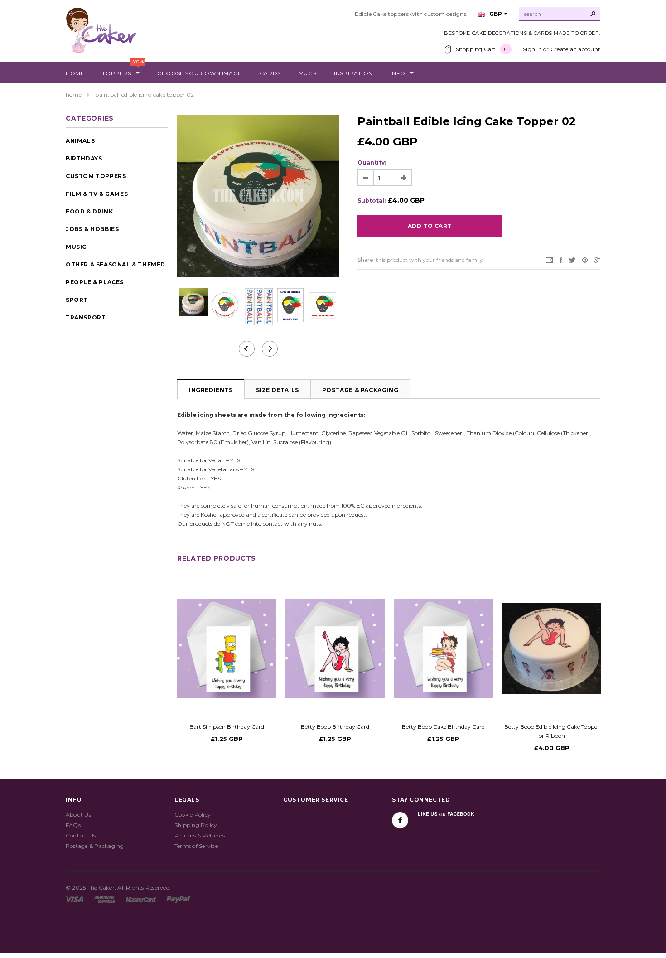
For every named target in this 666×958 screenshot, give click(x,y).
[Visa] (74, 898)
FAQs (73, 825)
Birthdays (84, 158)
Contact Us (81, 835)
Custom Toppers (96, 176)
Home (74, 94)
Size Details (277, 390)
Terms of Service (196, 845)
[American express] (104, 898)
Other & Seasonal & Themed (115, 264)
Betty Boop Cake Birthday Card (443, 726)
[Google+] (597, 259)
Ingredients (211, 390)
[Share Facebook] (561, 259)
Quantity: (371, 162)
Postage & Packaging (360, 390)
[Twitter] (572, 259)
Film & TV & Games (97, 193)
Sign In (532, 49)
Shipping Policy (195, 825)
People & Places (95, 282)
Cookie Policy (192, 814)
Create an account (575, 49)
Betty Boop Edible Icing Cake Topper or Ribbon (551, 731)
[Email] (549, 259)
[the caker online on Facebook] (400, 820)
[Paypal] (178, 898)
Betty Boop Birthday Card (335, 726)
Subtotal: (371, 200)
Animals (80, 140)
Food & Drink (89, 211)
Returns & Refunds (199, 835)
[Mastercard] (141, 898)
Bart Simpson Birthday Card (226, 726)
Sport (77, 299)
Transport (86, 317)
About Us (78, 814)
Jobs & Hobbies (92, 229)
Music (76, 246)
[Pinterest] (585, 259)
